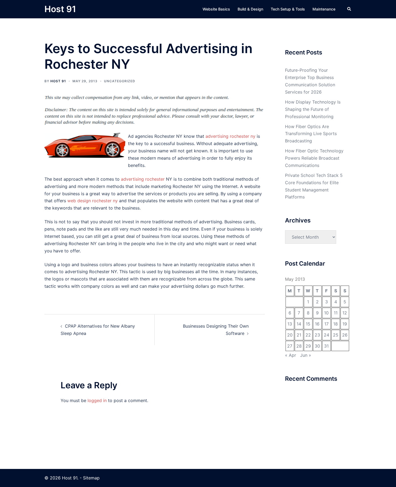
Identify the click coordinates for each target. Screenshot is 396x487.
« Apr (290, 355)
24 (326, 335)
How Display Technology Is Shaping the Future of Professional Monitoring (313, 109)
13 (289, 324)
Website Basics (216, 9)
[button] (349, 9)
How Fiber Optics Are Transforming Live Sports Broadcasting (311, 134)
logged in (97, 400)
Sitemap (91, 478)
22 (308, 335)
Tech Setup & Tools (288, 9)
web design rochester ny (92, 200)
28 (299, 346)
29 (308, 346)
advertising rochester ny (230, 136)
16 (317, 324)
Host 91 (60, 9)
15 (308, 324)
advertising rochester (143, 179)
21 (299, 335)
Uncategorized (119, 81)
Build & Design (250, 9)
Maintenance (323, 9)
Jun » (305, 355)
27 (289, 346)
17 (326, 324)
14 (299, 324)
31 (326, 346)
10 (326, 312)
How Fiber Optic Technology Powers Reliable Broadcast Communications (314, 158)
